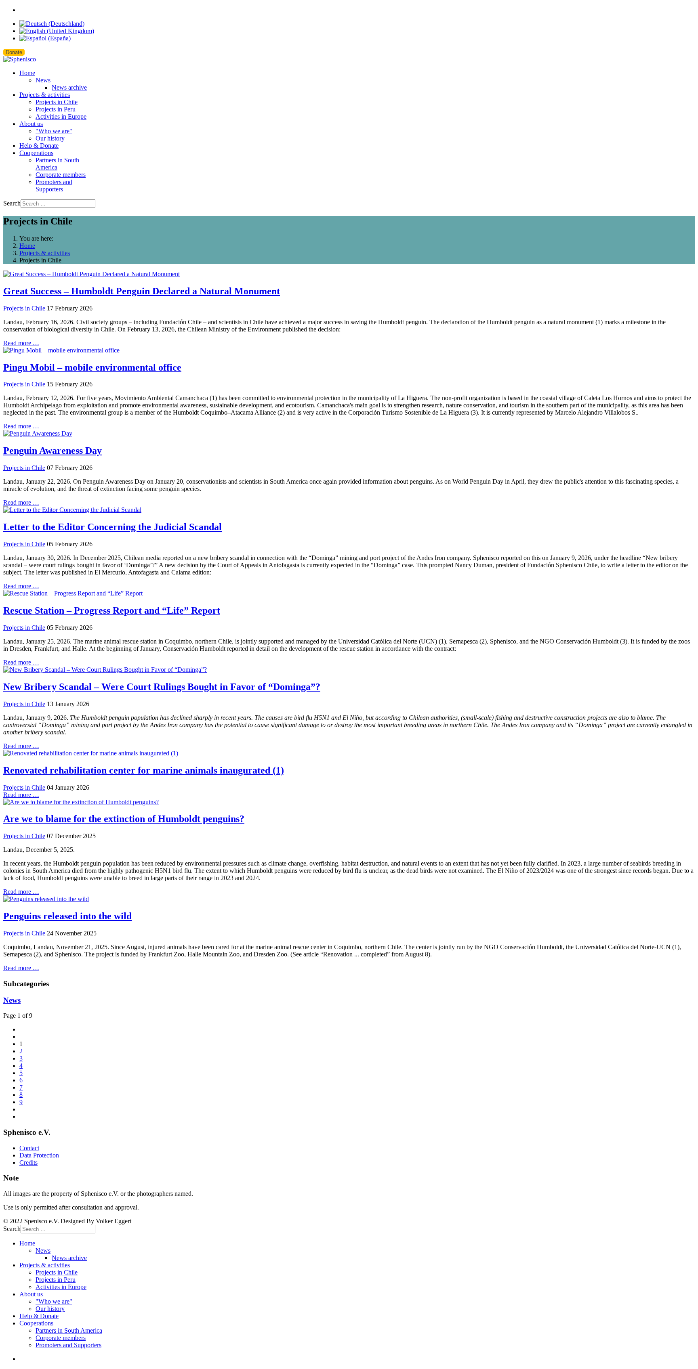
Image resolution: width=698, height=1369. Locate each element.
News (43, 80)
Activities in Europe (61, 116)
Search (12, 203)
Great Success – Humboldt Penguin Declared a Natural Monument (141, 291)
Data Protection (39, 1155)
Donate (14, 52)
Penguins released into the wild (67, 916)
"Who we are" (54, 131)
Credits (28, 1162)
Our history (50, 138)
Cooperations (36, 152)
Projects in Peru (56, 109)
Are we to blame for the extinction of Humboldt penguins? (123, 818)
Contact (29, 1148)
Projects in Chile (57, 102)
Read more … (21, 343)
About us (31, 123)
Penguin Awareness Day (52, 450)
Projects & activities (44, 94)
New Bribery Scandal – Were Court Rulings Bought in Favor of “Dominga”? (161, 686)
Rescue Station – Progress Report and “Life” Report (111, 610)
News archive (69, 87)
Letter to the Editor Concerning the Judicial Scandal (112, 527)
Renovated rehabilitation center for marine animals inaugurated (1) (143, 770)
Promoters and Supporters (54, 185)
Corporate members (61, 174)
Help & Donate (39, 145)
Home (27, 72)
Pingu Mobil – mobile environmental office (92, 367)
